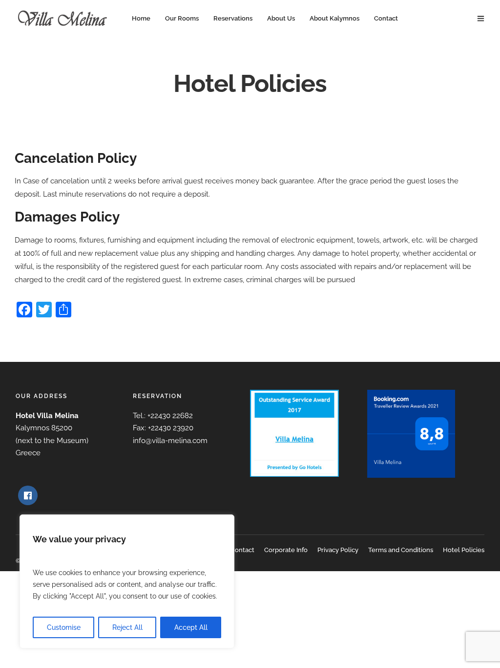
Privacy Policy (337, 550)
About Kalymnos (334, 18)
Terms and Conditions (400, 550)
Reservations (232, 18)
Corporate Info (286, 550)
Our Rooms (182, 18)
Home (141, 18)
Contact (386, 18)
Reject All (127, 627)
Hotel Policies (463, 550)
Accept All (191, 627)
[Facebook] (28, 495)
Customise (64, 627)
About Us (281, 18)
